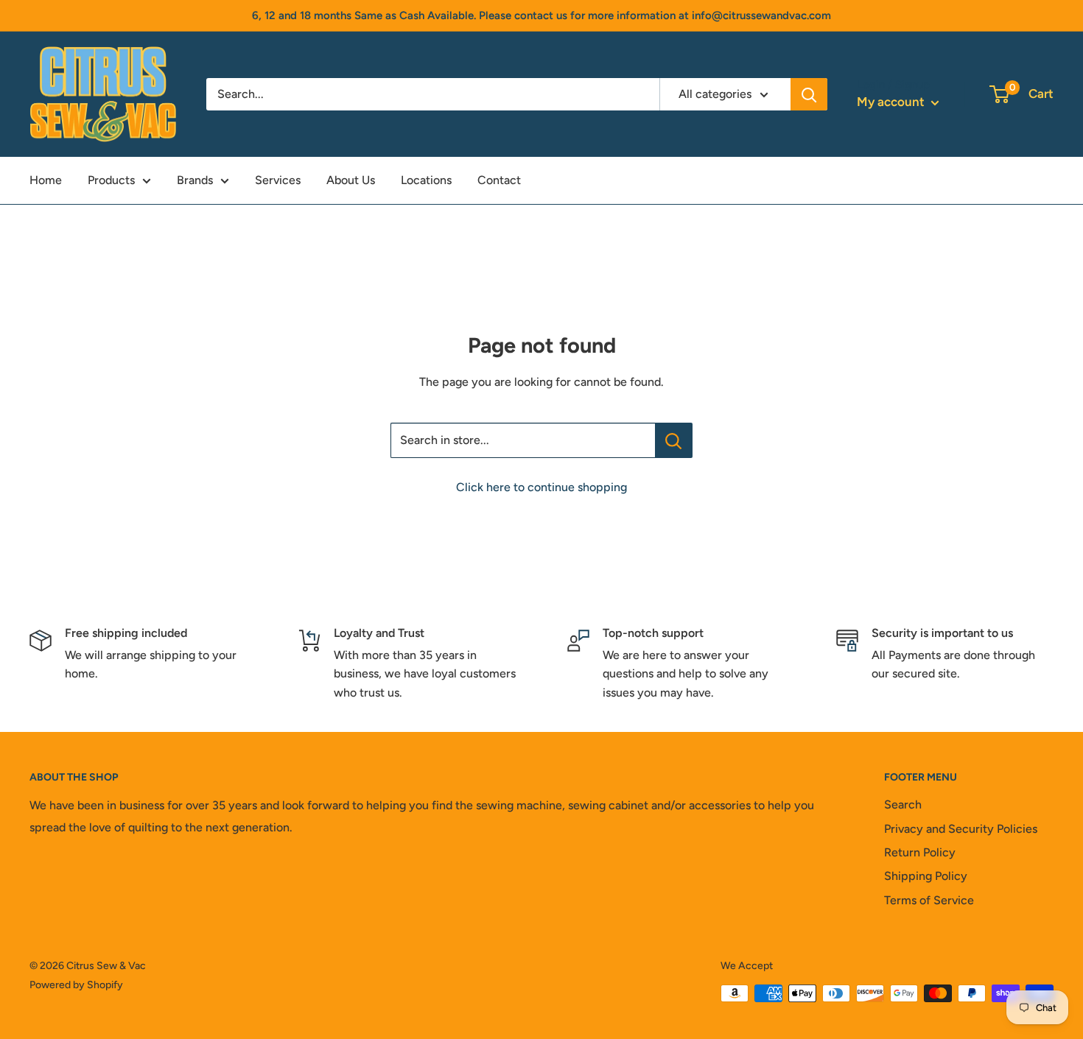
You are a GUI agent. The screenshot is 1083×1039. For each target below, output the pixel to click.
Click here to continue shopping (541, 487)
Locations (426, 180)
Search (903, 804)
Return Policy (920, 852)
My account (892, 101)
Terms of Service (929, 900)
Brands (195, 180)
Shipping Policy (925, 876)
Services (278, 180)
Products (111, 180)
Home (45, 180)
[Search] (809, 94)
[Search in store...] (674, 440)
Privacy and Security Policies (960, 829)
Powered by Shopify (76, 985)
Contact (499, 180)
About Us (350, 180)
